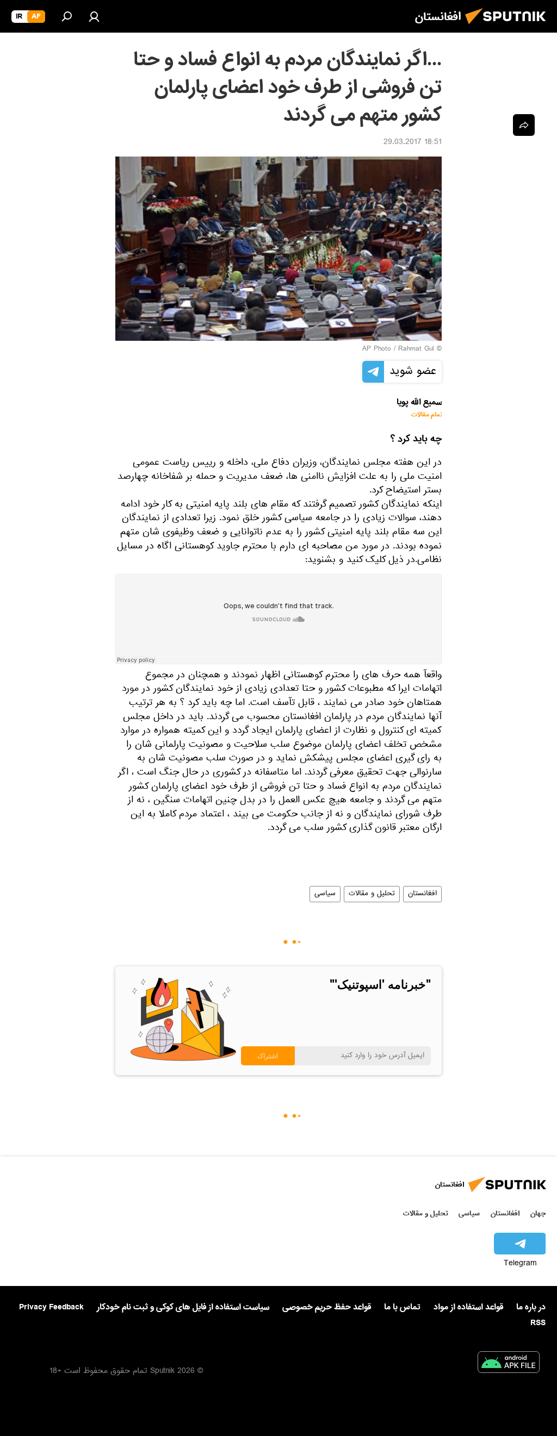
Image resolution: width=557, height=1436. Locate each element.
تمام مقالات (426, 415)
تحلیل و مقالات (372, 894)
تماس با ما (402, 1307)
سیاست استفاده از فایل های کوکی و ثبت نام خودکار (183, 1307)
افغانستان (422, 894)
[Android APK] (509, 1364)
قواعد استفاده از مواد (468, 1307)
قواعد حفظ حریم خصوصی (326, 1307)
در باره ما (531, 1307)
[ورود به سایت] (94, 16)
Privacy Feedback (51, 1307)
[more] (524, 125)
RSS (538, 1323)
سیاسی (325, 894)
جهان (538, 1213)
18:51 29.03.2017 (412, 143)
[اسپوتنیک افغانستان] (508, 27)
